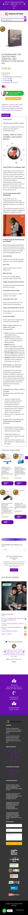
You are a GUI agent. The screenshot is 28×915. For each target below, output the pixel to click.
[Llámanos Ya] (14, 693)
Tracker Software (17, 754)
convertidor (19, 108)
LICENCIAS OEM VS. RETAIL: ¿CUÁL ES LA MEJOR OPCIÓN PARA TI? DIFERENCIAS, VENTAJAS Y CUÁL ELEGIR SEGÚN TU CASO (14, 787)
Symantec (11, 751)
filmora (19, 110)
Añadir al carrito (13, 98)
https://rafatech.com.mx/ (17, 912)
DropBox (8, 756)
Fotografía (8, 773)
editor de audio (5, 110)
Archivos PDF (16, 769)
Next (23, 653)
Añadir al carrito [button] (6, 483)
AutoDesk (8, 760)
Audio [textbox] (13, 549)
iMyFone (15, 757)
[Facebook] (14, 8)
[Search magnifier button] (25, 20)
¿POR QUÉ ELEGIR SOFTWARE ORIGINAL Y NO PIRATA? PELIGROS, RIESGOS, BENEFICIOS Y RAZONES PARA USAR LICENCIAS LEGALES (14, 796)
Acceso (6, 4)
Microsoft (8, 749)
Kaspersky (17, 749)
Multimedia (16, 106)
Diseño (15, 771)
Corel (17, 753)
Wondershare (5, 108)
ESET (7, 751)
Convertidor (8, 106)
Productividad (9, 769)
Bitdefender (8, 753)
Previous (5, 653)
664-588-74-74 (16, 4)
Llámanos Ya (14, 697)
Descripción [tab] (5, 115)
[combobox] (14, 549)
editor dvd (14, 110)
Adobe (13, 753)
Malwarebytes (9, 757)
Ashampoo (8, 759)
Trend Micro (17, 751)
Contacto (14, 570)
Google (12, 749)
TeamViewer (19, 760)
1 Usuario (11, 104)
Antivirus (11, 774)
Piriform (13, 760)
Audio (16, 104)
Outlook (8, 771)
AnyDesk (13, 756)
